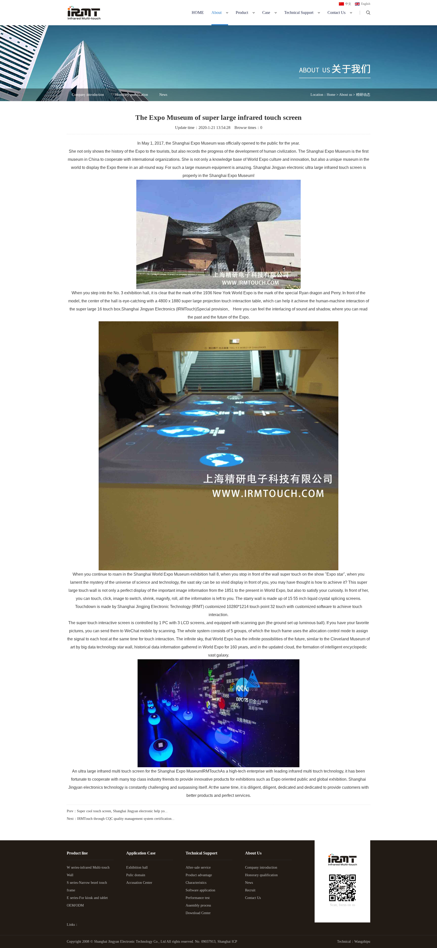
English (365, 4)
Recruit (250, 890)
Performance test (198, 898)
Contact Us (253, 898)
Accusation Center (139, 883)
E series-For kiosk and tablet (87, 898)
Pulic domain (135, 875)
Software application (200, 890)
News (163, 95)
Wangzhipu (362, 941)
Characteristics (196, 883)
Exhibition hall (137, 867)
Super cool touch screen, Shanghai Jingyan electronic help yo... (122, 811)
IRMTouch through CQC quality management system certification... (125, 819)
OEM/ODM (75, 905)
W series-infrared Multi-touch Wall (88, 871)
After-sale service (198, 867)
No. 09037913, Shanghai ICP (216, 941)
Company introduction (88, 95)
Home (198, 12)
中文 (348, 4)
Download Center (198, 913)
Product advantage (199, 875)
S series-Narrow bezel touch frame (87, 886)
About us (345, 95)
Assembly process (198, 905)
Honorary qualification (131, 95)
